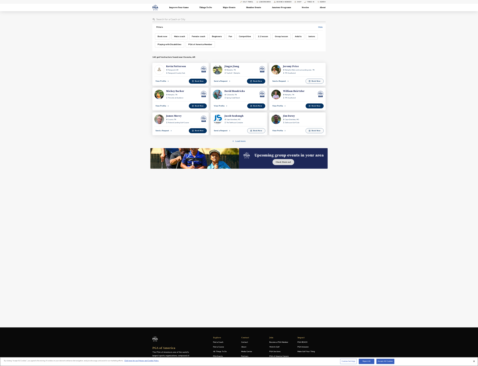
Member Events (253, 7)
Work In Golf (274, 347)
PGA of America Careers (279, 356)
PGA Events (218, 356)
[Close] (474, 361)
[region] (239, 361)
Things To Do (205, 7)
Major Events (229, 7)
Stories (305, 7)
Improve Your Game (179, 7)
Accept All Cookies (385, 361)
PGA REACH (302, 342)
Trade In (309, 2)
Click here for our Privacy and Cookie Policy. (141, 361)
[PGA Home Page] (155, 7)
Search (323, 2)
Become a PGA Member (278, 342)
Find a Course (218, 347)
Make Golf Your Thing (306, 351)
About (323, 7)
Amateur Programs (281, 7)
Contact (244, 342)
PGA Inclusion (303, 347)
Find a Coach (218, 342)
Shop (298, 2)
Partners (244, 356)
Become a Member (284, 2)
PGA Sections (275, 351)
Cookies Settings (348, 361)
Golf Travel (248, 2)
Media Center (246, 351)
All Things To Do (220, 351)
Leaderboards (265, 2)
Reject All (366, 361)
